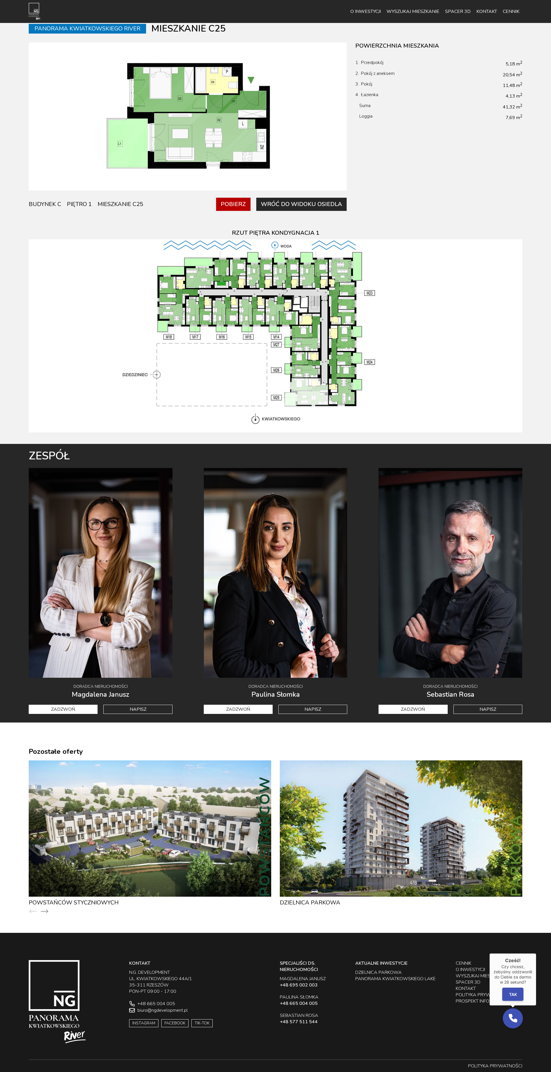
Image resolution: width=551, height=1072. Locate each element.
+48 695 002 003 (299, 985)
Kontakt (486, 11)
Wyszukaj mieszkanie (413, 11)
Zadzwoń (63, 709)
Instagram (143, 1023)
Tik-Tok (202, 1023)
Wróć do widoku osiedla (301, 204)
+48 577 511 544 (299, 1022)
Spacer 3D (458, 11)
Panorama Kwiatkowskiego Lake (332, 902)
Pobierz (233, 204)
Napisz (138, 709)
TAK (513, 994)
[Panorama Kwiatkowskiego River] (34, 11)
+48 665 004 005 (299, 1003)
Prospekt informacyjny (484, 1001)
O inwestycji (365, 11)
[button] (513, 1018)
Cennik (511, 11)
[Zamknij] (536, 953)
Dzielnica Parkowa (59, 902)
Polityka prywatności (483, 995)
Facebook (174, 1023)
